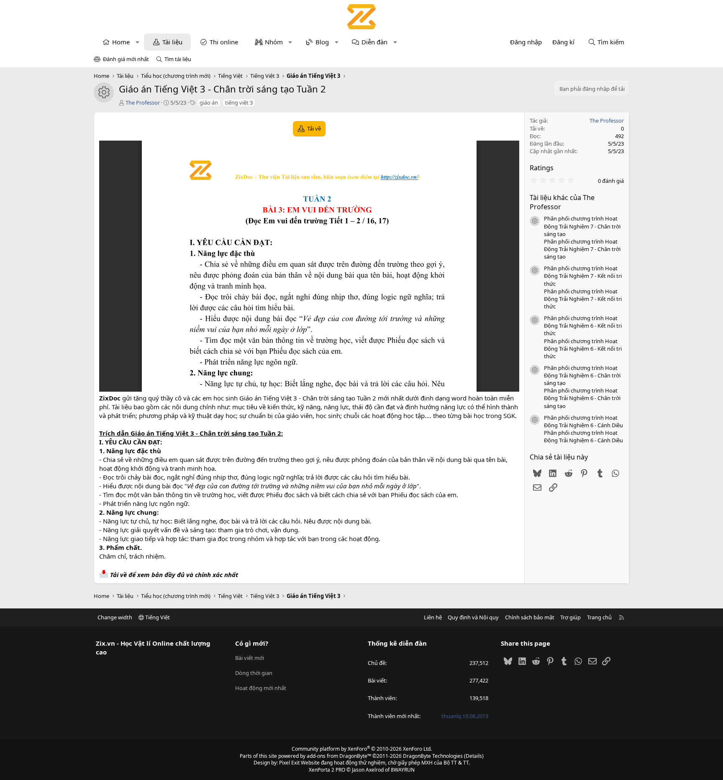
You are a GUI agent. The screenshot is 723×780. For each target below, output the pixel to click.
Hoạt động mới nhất (260, 688)
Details (474, 755)
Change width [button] (114, 617)
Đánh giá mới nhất (126, 59)
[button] (137, 42)
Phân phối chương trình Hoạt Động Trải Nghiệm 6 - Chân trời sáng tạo (582, 375)
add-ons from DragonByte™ (339, 755)
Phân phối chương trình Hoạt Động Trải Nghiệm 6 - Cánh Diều (583, 421)
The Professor (143, 102)
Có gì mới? (251, 643)
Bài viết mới (249, 658)
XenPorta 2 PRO (327, 769)
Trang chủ (599, 617)
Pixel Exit (289, 762)
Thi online (224, 42)
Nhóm (274, 42)
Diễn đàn (374, 42)
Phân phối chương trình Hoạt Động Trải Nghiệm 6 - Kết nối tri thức (583, 325)
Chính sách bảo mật (529, 617)
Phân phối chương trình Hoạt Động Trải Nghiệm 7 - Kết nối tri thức (583, 275)
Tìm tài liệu (177, 59)
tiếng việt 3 (239, 102)
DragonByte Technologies (433, 755)
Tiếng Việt (157, 617)
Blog (322, 42)
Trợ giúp (570, 617)
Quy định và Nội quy (473, 617)
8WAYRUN (403, 769)
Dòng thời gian (253, 673)
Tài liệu (172, 42)
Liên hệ (433, 617)
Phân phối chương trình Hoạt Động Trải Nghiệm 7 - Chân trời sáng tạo (582, 226)
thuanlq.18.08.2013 (464, 716)
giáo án (209, 102)
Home (121, 42)
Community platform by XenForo (362, 748)
